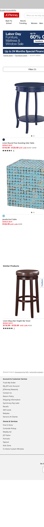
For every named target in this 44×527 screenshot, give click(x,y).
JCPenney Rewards (10, 389)
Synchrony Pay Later (11, 403)
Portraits (6, 438)
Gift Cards (7, 410)
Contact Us (7, 393)
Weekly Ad (7, 432)
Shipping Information (11, 399)
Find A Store (8, 425)
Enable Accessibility (8, 10)
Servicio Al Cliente (10, 417)
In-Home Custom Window (13, 449)
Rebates (6, 413)
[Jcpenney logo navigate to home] (11, 15)
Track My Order (9, 382)
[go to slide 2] (33, 136)
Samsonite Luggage (36, 372)
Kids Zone (7, 445)
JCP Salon (7, 435)
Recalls (6, 406)
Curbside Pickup (9, 428)
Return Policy (8, 396)
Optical (6, 442)
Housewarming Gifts (22, 372)
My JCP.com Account (11, 386)
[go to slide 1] (31, 136)
